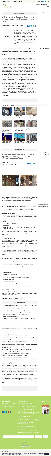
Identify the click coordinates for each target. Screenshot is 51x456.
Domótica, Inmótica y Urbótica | (24, 415)
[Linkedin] (45, 1)
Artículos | (8, 403)
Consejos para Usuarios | (23, 410)
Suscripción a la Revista (17, 1)
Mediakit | (11, 406)
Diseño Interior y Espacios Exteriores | (26, 413)
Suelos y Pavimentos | (22, 429)
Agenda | (13, 403)
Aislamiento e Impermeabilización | (25, 405)
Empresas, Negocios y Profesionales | (26, 418)
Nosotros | (4, 408)
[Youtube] (47, 1)
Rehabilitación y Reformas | (31, 426)
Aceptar (46, 453)
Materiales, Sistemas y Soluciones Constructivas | (28, 425)
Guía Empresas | (5, 406)
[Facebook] (42, 1)
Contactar (38, 1)
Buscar (46, 436)
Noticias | (4, 403)
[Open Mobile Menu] (48, 6)
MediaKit (34, 1)
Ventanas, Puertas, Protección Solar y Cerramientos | (29, 432)
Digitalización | (38, 412)
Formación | (36, 420)
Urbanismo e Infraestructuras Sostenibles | (27, 430)
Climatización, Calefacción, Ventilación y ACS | (27, 409)
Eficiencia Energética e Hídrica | (24, 416)
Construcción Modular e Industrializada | (26, 412)
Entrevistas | (4, 405)
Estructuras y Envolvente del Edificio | (25, 420)
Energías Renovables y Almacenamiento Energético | (29, 419)
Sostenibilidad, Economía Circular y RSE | (26, 428)
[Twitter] (43, 1)
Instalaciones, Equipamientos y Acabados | (27, 422)
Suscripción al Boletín (6, 1)
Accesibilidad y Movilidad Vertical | (25, 403)
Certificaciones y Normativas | (24, 408)
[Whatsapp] (33, 26)
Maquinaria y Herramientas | (23, 423)
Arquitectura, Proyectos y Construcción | (26, 406)
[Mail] (49, 1)
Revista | (14, 405)
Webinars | (10, 405)
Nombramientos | (21, 426)
